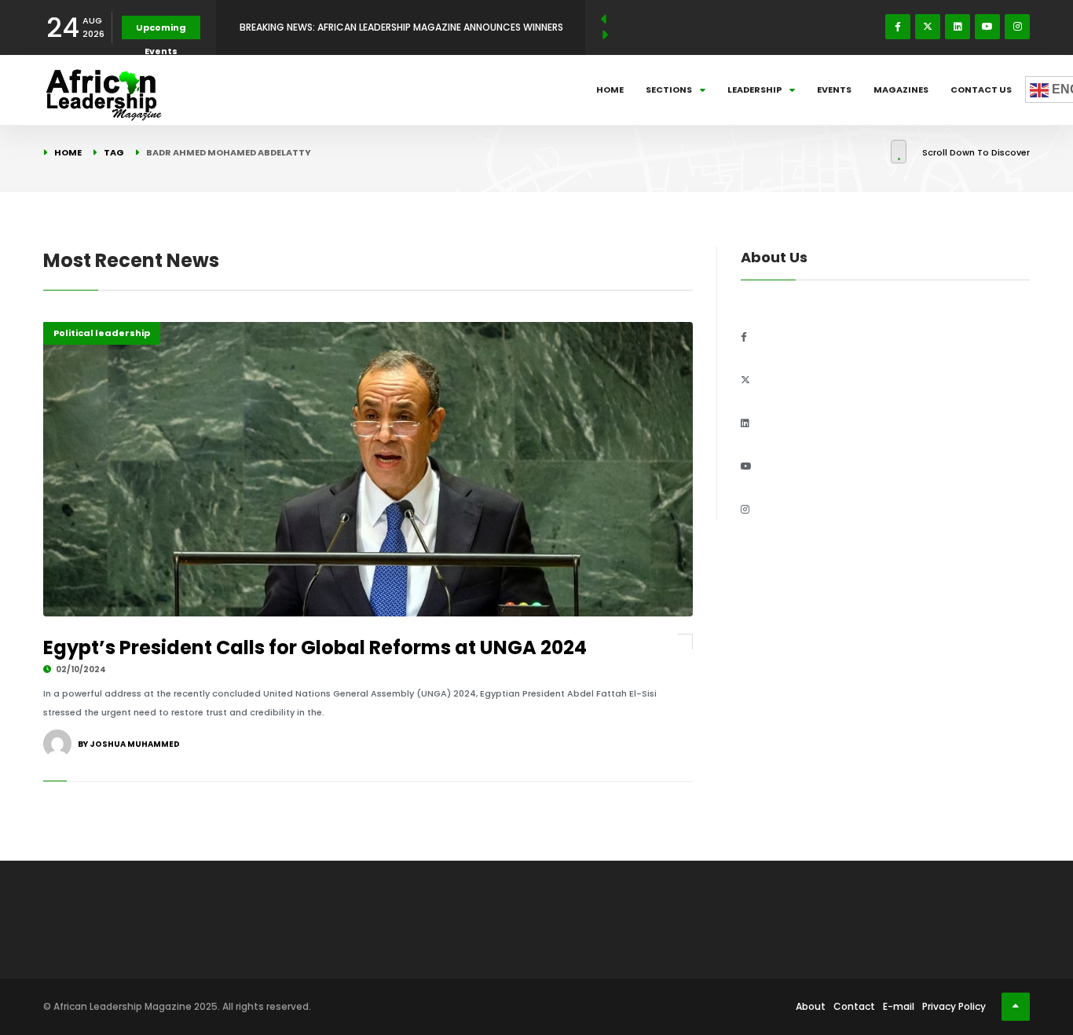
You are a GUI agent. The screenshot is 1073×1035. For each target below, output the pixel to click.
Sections (669, 89)
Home (610, 89)
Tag (114, 152)
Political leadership (101, 333)
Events (834, 89)
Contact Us (981, 89)
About (811, 1006)
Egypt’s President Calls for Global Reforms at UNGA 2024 (315, 647)
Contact (854, 1006)
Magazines (900, 89)
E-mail (898, 1006)
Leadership (754, 89)
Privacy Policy (954, 1006)
